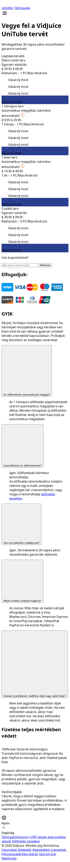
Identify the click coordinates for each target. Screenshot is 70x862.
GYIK (33, 837)
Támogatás (22, 8)
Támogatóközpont (15, 837)
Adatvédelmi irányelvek (49, 850)
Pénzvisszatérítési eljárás (20, 854)
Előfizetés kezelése (26, 841)
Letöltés (7, 8)
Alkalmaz (45, 265)
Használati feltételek (17, 850)
